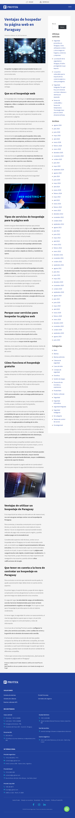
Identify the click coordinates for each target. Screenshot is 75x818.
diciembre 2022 (58, 214)
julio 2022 (57, 231)
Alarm (55, 350)
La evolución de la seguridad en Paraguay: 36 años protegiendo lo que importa (60, 63)
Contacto (47, 800)
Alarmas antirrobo (59, 357)
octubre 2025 (58, 159)
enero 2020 (57, 319)
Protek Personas (43, 695)
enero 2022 (57, 251)
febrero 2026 (58, 146)
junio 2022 (57, 234)
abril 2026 (57, 139)
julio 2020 (57, 299)
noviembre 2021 (59, 258)
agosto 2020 (58, 296)
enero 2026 (57, 149)
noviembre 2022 (59, 217)
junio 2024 (57, 180)
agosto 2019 (57, 336)
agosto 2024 (58, 173)
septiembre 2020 (59, 292)
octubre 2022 (58, 221)
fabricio (24, 35)
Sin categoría (58, 416)
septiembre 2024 (59, 170)
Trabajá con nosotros (27, 800)
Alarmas (56, 354)
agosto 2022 (58, 227)
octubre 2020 (58, 289)
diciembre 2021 (58, 255)
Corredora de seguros (45, 699)
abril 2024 (57, 187)
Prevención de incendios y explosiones (58, 384)
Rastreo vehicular (59, 394)
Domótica (57, 375)
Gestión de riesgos (59, 379)
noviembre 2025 (59, 156)
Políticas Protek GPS (56, 800)
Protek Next (57, 391)
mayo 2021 (57, 279)
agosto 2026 (58, 125)
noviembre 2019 (59, 326)
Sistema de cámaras (10, 699)
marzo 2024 (57, 190)
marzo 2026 (57, 142)
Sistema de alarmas (10, 695)
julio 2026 (57, 129)
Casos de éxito (58, 366)
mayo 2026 (57, 135)
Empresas (46, 2)
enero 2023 (57, 210)
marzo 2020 (57, 313)
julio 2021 (57, 272)
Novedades (37, 800)
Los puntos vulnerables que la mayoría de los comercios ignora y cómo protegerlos (59, 76)
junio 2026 (57, 132)
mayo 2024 (57, 183)
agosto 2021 (57, 268)
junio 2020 (57, 302)
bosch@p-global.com (12, 790)
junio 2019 (57, 340)
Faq (42, 800)
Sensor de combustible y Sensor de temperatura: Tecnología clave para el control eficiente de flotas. (59, 107)
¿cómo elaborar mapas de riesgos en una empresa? (26, 356)
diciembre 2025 (58, 153)
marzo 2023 (57, 204)
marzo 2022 (57, 244)
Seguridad (57, 397)
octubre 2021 (58, 261)
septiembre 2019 (59, 333)
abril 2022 (57, 241)
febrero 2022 (58, 248)
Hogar (31, 2)
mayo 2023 (57, 197)
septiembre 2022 (59, 224)
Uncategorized (58, 425)
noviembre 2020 (59, 285)
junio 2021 (57, 275)
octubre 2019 (58, 330)
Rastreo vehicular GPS (10, 702)
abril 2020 (57, 309)
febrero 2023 (58, 207)
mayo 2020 (57, 306)
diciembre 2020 (58, 282)
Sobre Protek (16, 800)
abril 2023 (57, 200)
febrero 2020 (58, 316)
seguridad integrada (60, 407)
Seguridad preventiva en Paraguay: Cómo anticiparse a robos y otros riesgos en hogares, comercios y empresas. (60, 48)
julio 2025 (57, 163)
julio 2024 (57, 176)
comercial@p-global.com (13, 761)
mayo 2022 (57, 238)
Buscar (54, 24)
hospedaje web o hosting (14, 99)
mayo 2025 (57, 166)
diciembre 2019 (58, 323)
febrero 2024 (58, 193)
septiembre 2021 (59, 265)
